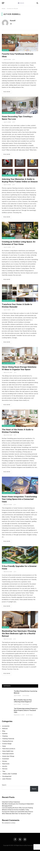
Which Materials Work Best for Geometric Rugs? (16, 813)
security (4, 766)
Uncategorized (6, 776)
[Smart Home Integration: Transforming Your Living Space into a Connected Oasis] (20, 485)
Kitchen (4, 761)
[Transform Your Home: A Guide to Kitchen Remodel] (20, 293)
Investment (5, 758)
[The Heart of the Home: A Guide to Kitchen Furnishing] (20, 418)
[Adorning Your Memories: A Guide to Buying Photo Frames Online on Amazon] (20, 168)
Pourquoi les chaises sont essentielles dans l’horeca (17, 811)
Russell (12, 20)
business (4, 733)
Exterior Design (7, 743)
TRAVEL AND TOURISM (9, 774)
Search (4, 785)
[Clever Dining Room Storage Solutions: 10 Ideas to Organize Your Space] (20, 355)
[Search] (37, 3)
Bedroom (5, 50)
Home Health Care (7, 751)
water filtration (6, 779)
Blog (3, 731)
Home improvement (8, 112)
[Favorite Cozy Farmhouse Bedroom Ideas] (20, 42)
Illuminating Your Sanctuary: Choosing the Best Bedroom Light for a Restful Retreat (19, 633)
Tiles (3, 771)
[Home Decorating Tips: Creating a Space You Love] (20, 105)
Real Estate (5, 763)
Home (3, 8)
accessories (5, 726)
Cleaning (5, 736)
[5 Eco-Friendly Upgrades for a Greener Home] (20, 555)
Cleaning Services (7, 741)
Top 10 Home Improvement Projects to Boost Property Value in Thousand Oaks (25, 710)
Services (4, 768)
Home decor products (10, 175)
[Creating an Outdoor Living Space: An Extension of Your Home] (20, 230)
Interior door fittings (8, 756)
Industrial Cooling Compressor (11, 802)
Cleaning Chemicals (8, 738)
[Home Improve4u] (21, 3)
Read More (6, 91)
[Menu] (3, 3)
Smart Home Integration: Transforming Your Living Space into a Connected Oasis (19, 499)
